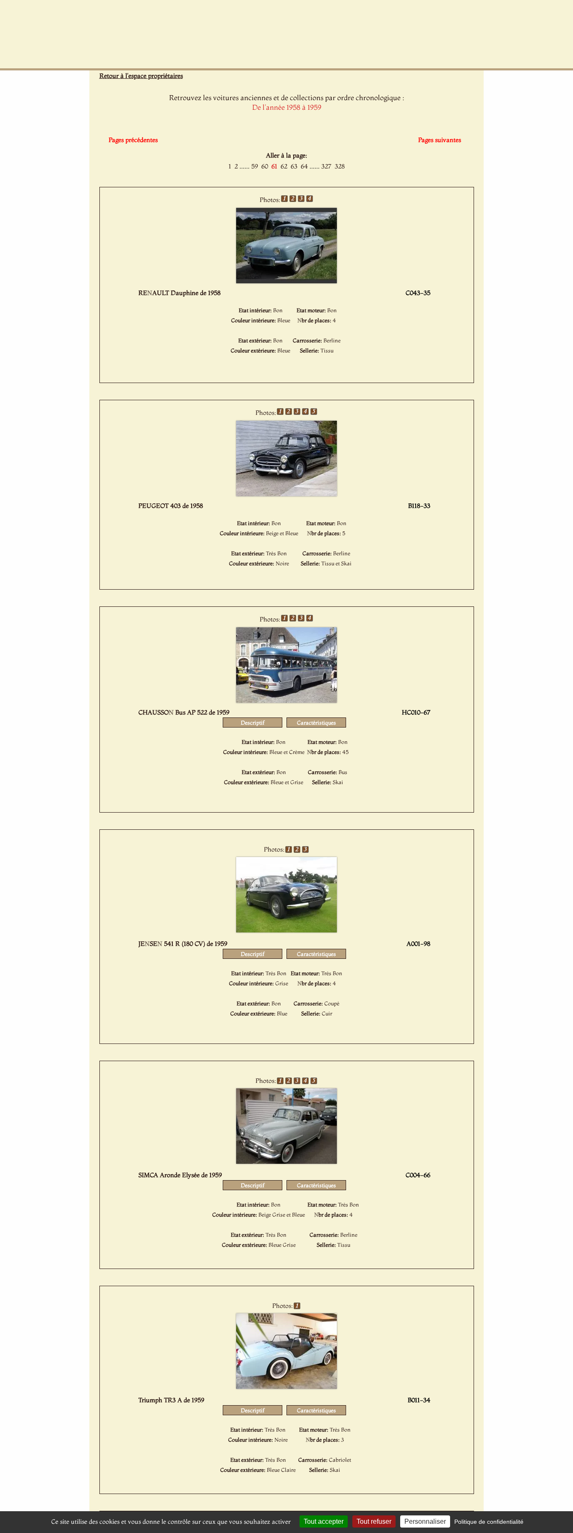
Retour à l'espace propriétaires (141, 76)
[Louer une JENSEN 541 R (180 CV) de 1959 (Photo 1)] (286, 930)
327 (326, 166)
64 (304, 166)
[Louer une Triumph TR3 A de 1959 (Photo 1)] (286, 1386)
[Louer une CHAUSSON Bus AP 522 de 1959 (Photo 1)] (286, 700)
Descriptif (252, 722)
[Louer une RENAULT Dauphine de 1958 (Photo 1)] (286, 281)
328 (339, 166)
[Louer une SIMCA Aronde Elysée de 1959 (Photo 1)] (286, 1161)
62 (284, 166)
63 (294, 166)
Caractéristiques (316, 722)
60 (265, 166)
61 (274, 166)
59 (255, 166)
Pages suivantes (439, 140)
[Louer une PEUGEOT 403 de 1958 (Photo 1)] (286, 493)
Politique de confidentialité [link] (489, 1521)
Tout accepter (324, 1521)
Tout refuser (374, 1521)
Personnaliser (425, 1521)
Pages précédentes (133, 140)
